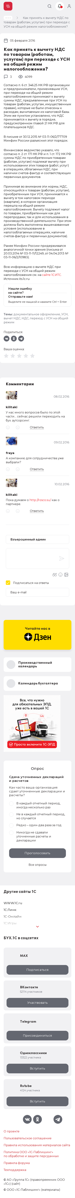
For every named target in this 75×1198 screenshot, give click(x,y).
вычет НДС (12, 318)
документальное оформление (36, 314)
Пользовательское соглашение (28, 1138)
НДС (25, 318)
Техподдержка (15, 1170)
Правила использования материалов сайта (37, 1145)
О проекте (11, 1131)
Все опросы (38, 865)
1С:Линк (10, 910)
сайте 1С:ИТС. (52, 275)
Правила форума (17, 1163)
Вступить (37, 1068)
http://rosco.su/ (40, 500)
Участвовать (37, 1002)
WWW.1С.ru (13, 903)
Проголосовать (37, 853)
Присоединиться (37, 1035)
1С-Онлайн (12, 916)
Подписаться (37, 970)
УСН (64, 314)
